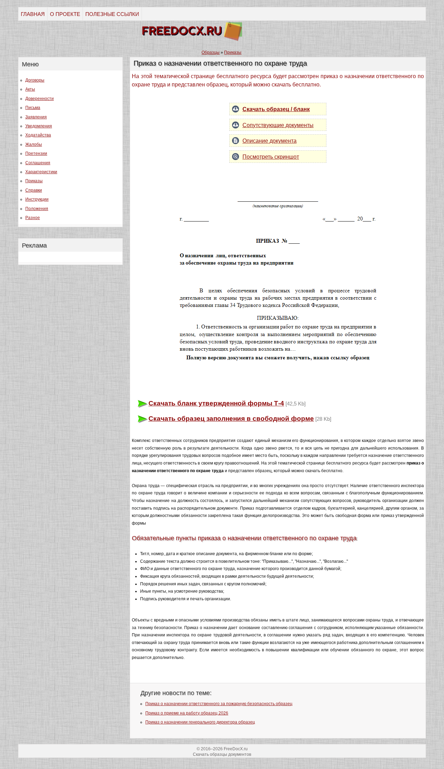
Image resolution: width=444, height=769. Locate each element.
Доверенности (39, 98)
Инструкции (37, 199)
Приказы (34, 180)
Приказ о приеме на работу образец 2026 (186, 713)
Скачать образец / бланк (276, 109)
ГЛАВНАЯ (33, 14)
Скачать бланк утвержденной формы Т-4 (216, 403)
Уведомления (38, 126)
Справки (33, 190)
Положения (36, 208)
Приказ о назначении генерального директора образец (200, 722)
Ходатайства (38, 135)
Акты (30, 89)
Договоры (34, 80)
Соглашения (37, 162)
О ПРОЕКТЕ (65, 14)
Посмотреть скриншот (270, 157)
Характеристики (41, 171)
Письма (32, 107)
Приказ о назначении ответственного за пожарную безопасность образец (218, 703)
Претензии (36, 153)
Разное (32, 217)
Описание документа (269, 141)
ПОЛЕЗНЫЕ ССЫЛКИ (112, 14)
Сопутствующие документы (278, 125)
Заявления (36, 117)
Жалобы (33, 144)
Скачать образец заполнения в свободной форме (231, 418)
